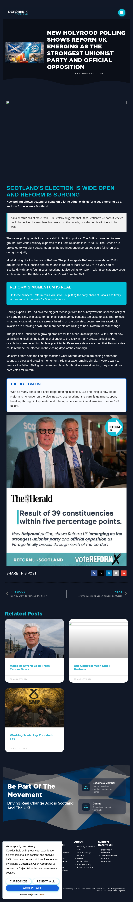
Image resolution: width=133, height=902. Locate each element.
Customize (18, 881)
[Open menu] (121, 12)
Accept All (32, 888)
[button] (94, 573)
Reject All (45, 881)
